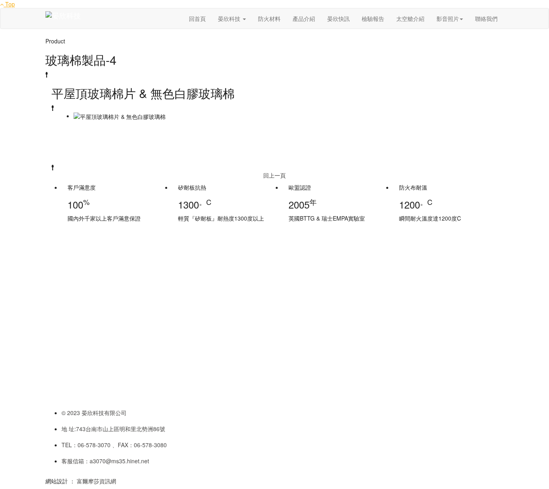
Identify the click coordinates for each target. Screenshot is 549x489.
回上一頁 (274, 175)
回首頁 (197, 18)
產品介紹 (304, 18)
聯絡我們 (486, 18)
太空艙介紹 (410, 18)
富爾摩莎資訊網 (96, 481)
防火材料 (269, 18)
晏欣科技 (230, 18)
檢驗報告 (373, 18)
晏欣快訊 (338, 18)
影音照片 (447, 18)
